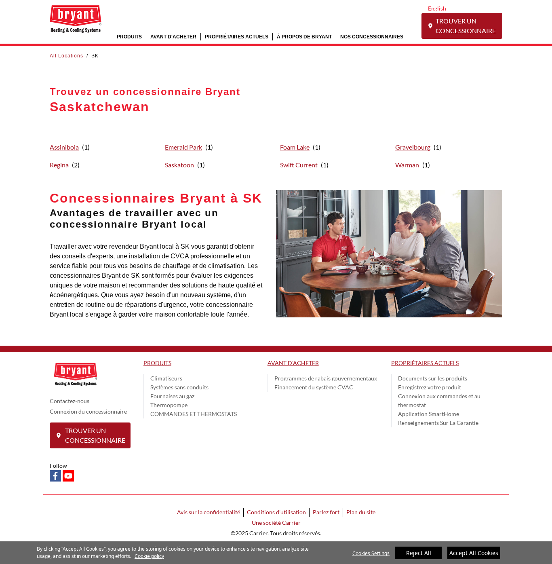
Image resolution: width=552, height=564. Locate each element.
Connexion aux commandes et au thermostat (439, 400)
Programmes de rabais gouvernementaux (325, 378)
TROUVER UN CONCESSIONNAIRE (466, 25)
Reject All (418, 553)
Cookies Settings (371, 553)
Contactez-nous (69, 400)
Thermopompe (169, 404)
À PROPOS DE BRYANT (304, 37)
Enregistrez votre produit (429, 387)
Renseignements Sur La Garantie (438, 422)
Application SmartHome (428, 413)
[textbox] (157, 280)
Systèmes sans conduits (179, 387)
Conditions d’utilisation (276, 512)
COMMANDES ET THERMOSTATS (193, 413)
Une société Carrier (276, 522)
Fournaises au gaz (172, 396)
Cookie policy (149, 556)
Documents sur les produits (432, 378)
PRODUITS (129, 37)
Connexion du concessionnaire (88, 411)
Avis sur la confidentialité (208, 512)
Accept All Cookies (473, 553)
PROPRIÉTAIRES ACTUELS (236, 37)
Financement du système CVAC (313, 387)
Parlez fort (326, 512)
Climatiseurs (166, 378)
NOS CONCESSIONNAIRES (371, 37)
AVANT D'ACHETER (173, 37)
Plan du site (360, 512)
